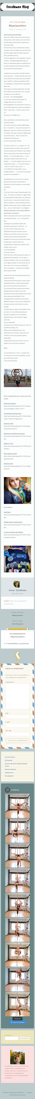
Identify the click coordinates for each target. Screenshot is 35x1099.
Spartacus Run (8, 423)
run (15, 601)
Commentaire (10, 682)
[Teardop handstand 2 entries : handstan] (17, 880)
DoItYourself (8, 760)
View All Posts (17, 593)
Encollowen (21, 590)
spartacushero (22, 601)
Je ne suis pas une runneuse (12, 34)
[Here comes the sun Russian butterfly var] (17, 1004)
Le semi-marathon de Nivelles (13, 532)
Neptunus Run (8, 463)
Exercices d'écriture (10, 769)
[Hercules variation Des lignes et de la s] (17, 806)
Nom (7, 713)
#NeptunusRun (18, 613)
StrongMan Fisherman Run (12, 413)
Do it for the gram (17, 22)
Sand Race (7, 512)
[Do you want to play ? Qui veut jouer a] (17, 979)
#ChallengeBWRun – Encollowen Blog (18, 643)
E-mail (8, 722)
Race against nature (10, 453)
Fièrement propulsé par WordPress (13, 1092)
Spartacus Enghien (10, 403)
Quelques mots (9, 772)
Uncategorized (9, 776)
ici (28, 37)
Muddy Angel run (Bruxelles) (13, 522)
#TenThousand (17, 622)
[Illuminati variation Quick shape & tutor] (17, 905)
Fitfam (11, 601)
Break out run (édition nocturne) (14, 433)
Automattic (22, 1095)
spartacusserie (9, 604)
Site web (8, 731)
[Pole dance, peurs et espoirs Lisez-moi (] (17, 954)
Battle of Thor (8, 443)
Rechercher (8, 1035)
